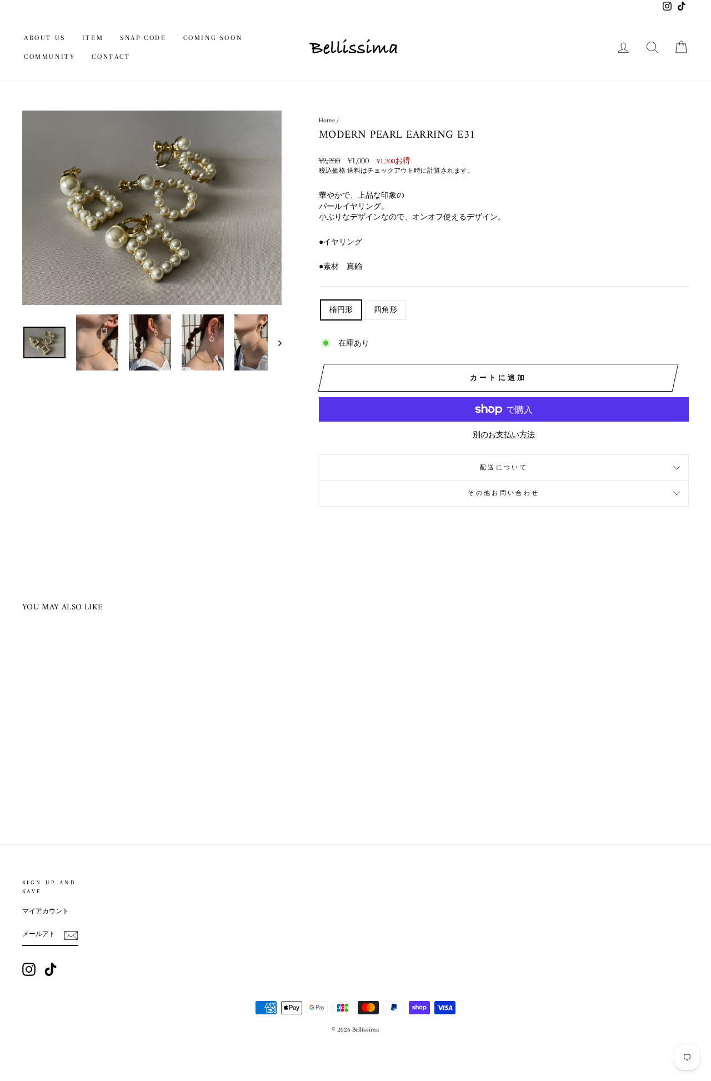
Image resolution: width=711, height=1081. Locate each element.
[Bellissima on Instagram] (29, 969)
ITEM (92, 38)
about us (45, 38)
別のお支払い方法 (504, 435)
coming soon (213, 38)
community (49, 57)
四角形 (385, 310)
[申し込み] (71, 935)
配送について (504, 467)
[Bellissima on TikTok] (50, 969)
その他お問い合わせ (503, 493)
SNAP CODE (143, 38)
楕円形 (341, 310)
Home (327, 120)
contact (111, 57)
